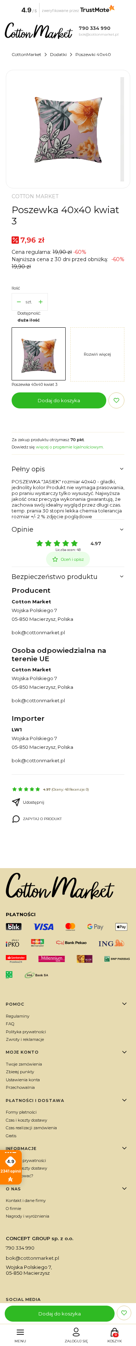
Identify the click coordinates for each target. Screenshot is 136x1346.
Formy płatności (21, 1112)
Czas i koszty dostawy (26, 1120)
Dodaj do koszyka (59, 400)
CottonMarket (26, 54)
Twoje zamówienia (24, 1064)
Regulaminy (17, 1016)
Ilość (16, 288)
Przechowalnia (20, 1087)
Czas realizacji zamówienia (31, 1127)
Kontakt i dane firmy (26, 1200)
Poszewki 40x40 (93, 54)
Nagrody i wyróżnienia (27, 1216)
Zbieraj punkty (20, 1071)
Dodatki (58, 54)
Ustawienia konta (23, 1079)
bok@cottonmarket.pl (38, 632)
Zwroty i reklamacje (25, 1039)
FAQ (10, 1023)
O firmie (13, 1208)
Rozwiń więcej (97, 354)
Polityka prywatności (26, 1031)
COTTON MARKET (35, 196)
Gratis (11, 1135)
